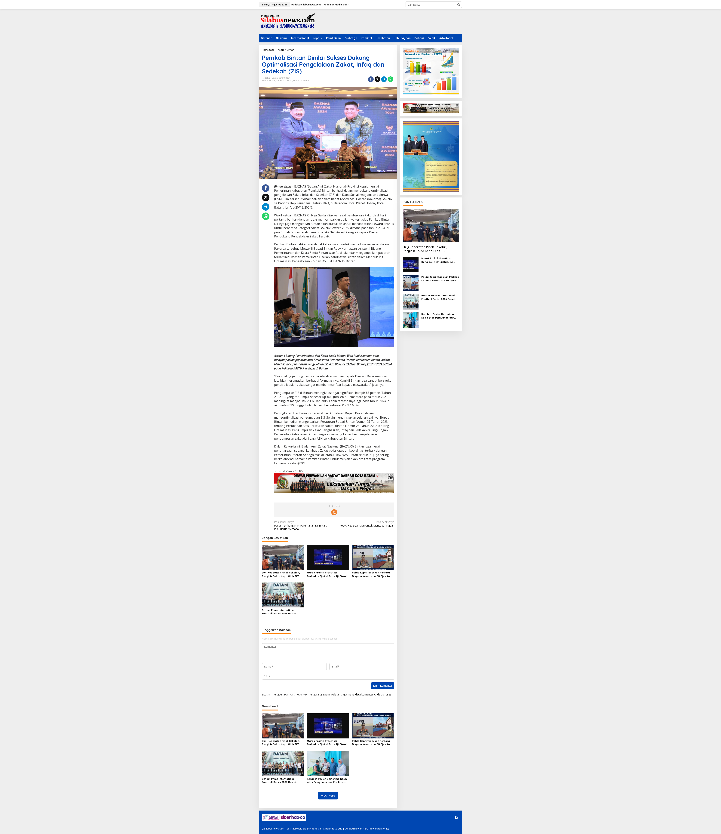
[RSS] (334, 512)
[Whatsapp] (390, 79)
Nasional (297, 80)
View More (328, 795)
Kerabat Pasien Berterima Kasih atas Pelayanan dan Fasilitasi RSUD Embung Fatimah (327, 780)
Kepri (289, 80)
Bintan (272, 80)
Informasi (281, 80)
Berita (265, 80)
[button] (459, 5)
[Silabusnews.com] (287, 21)
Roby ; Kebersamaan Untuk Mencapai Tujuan (366, 523)
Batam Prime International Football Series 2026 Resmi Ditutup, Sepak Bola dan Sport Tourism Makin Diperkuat (281, 612)
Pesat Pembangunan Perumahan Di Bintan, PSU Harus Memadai (300, 525)
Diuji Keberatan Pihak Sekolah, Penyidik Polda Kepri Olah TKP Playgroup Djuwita (281, 574)
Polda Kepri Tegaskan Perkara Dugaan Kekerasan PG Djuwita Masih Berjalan (371, 574)
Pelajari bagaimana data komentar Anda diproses (361, 694)
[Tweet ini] (377, 79)
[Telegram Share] (384, 79)
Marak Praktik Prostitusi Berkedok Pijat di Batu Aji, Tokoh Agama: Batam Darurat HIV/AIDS (327, 574)
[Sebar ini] (371, 79)
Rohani (306, 80)
